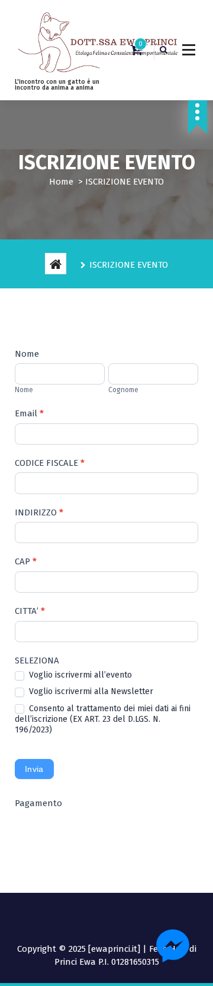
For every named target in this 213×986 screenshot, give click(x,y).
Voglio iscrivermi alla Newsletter (90, 691)
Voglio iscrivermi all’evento (79, 675)
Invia (34, 769)
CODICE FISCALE (50, 463)
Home (61, 181)
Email (29, 413)
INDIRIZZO (39, 512)
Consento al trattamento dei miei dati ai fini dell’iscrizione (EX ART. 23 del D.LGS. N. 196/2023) (103, 719)
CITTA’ (30, 611)
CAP (26, 561)
